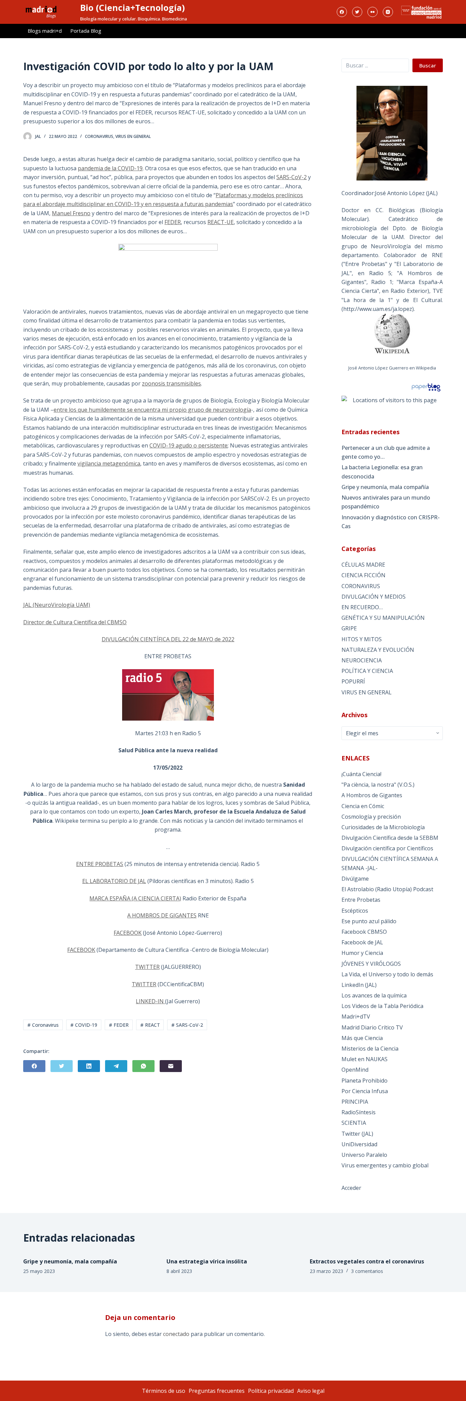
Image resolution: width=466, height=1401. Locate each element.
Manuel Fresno (71, 213)
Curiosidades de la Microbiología (383, 827)
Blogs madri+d (45, 30)
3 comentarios (367, 1271)
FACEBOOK (128, 932)
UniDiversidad (359, 1144)
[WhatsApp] (143, 1066)
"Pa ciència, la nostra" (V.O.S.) (377, 784)
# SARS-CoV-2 (187, 1025)
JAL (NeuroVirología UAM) (56, 605)
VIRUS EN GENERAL (133, 136)
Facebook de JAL (362, 942)
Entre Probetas (360, 899)
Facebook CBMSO (364, 931)
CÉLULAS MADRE (363, 564)
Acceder (351, 1188)
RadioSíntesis (358, 1112)
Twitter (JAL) (357, 1133)
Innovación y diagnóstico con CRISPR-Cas (390, 522)
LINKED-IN (150, 1001)
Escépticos (354, 910)
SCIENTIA (353, 1123)
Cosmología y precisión (371, 816)
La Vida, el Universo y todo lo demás (387, 974)
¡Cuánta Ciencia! (361, 774)
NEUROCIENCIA (361, 660)
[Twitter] (357, 12)
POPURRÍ (353, 681)
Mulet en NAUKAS (364, 1059)
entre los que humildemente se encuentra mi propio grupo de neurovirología (152, 409)
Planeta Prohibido (364, 1080)
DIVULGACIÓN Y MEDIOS (373, 596)
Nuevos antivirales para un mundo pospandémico (385, 502)
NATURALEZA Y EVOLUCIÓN (377, 650)
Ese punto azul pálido (368, 921)
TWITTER (147, 967)
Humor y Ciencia (362, 953)
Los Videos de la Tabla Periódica (382, 1006)
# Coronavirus (43, 1025)
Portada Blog (85, 30)
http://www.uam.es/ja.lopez (377, 309)
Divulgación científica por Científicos (387, 848)
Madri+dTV (355, 1016)
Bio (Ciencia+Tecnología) (132, 7)
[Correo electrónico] (171, 1066)
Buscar (427, 65)
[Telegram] (116, 1066)
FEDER (172, 222)
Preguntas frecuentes (217, 1391)
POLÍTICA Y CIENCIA (367, 671)
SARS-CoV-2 (291, 177)
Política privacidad (271, 1391)
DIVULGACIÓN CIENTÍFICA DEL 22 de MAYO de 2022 (168, 639)
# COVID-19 (83, 1025)
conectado (176, 1334)
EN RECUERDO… (362, 607)
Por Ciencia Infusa (364, 1091)
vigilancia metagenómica (108, 463)
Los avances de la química (374, 995)
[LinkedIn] (89, 1066)
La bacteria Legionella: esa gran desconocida (382, 471)
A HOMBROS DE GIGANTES (161, 915)
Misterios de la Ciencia (369, 1048)
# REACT (150, 1025)
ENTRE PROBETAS (99, 864)
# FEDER (119, 1025)
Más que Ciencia (362, 1038)
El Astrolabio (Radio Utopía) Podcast (387, 889)
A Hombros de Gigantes (371, 795)
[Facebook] (342, 12)
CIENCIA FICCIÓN (363, 575)
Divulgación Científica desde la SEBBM (389, 837)
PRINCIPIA (354, 1101)
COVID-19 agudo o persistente (188, 445)
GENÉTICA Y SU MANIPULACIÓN (383, 617)
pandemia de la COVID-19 (110, 168)
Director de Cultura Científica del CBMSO (75, 622)
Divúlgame (355, 878)
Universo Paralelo (364, 1155)
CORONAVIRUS (99, 136)
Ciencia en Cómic (362, 806)
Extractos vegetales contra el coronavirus (367, 1261)
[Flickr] (372, 12)
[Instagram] (388, 12)
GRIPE (349, 628)
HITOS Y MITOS (361, 639)
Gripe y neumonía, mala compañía (385, 487)
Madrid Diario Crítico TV (372, 1027)
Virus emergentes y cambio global (384, 1165)
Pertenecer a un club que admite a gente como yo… (385, 452)
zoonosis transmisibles (171, 383)
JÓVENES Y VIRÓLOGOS (371, 963)
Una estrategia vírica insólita (206, 1261)
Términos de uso (163, 1391)
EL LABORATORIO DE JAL (114, 881)
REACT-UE (220, 222)
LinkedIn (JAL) (359, 985)
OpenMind (354, 1069)
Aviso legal (310, 1391)
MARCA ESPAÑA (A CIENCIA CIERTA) (135, 898)
